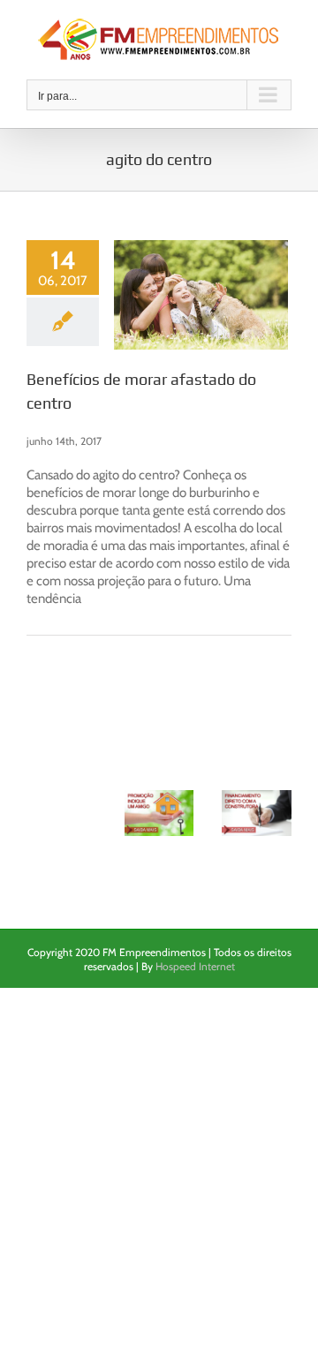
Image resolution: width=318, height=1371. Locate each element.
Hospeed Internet (195, 966)
